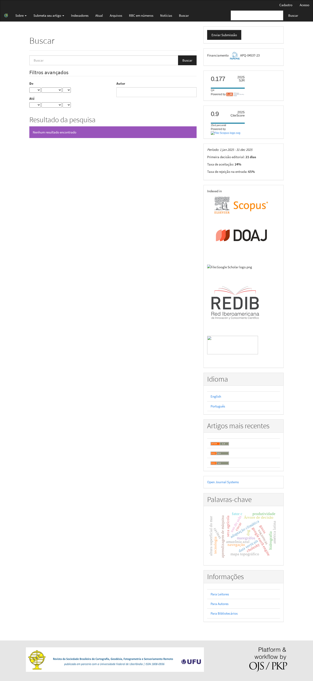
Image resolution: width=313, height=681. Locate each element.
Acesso (304, 5)
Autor (120, 83)
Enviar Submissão (224, 35)
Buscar (184, 15)
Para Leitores (220, 594)
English (216, 396)
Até (32, 98)
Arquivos (116, 15)
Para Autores (219, 604)
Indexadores (79, 15)
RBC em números (141, 15)
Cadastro (285, 5)
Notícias (166, 15)
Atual (99, 15)
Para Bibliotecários (224, 613)
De (31, 83)
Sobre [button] (19, 15)
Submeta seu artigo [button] (47, 15)
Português (218, 406)
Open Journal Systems (223, 482)
